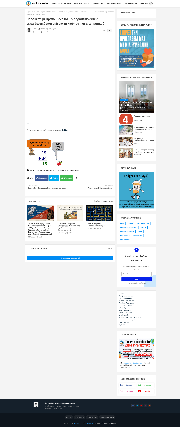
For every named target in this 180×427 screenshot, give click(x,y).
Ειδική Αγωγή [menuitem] (124, 322)
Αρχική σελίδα (31, 12)
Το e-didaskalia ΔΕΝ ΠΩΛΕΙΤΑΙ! (132, 365)
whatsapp (147, 385)
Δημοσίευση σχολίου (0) (70, 258)
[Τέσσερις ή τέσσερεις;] (126, 119)
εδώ (65, 129)
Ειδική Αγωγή (125, 235)
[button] (152, 3)
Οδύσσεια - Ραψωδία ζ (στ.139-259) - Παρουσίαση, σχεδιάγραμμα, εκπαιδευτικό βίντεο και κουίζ (70, 227)
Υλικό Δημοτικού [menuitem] (125, 310)
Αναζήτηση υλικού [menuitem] (126, 296)
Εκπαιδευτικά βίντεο (127, 231)
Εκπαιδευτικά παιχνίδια (61, 3)
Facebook (43, 178)
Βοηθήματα (98, 3)
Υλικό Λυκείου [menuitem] (124, 315)
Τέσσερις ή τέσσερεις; (142, 116)
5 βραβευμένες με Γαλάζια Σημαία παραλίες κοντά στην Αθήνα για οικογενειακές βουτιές (144, 130)
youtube (147, 391)
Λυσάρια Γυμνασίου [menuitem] (126, 303)
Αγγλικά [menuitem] (122, 325)
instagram (129, 391)
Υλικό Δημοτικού (114, 3)
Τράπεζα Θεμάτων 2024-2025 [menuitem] (130, 317)
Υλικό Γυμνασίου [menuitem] (125, 313)
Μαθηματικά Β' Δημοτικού (47, 12)
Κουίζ (122, 223)
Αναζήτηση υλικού (107, 417)
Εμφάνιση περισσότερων (103, 201)
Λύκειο (140, 231)
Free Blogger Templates (83, 423)
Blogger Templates (109, 423)
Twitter (55, 178)
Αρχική (68, 417)
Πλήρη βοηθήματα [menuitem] (126, 298)
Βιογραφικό (79, 417)
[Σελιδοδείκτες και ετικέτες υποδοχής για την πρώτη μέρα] (126, 153)
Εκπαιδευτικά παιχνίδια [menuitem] (128, 320)
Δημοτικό (130, 223)
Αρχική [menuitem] (121, 293)
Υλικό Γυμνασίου (130, 3)
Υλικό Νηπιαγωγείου (82, 3)
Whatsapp (68, 178)
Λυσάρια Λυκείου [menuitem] (125, 305)
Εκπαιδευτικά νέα (143, 223)
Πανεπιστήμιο (125, 239)
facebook (129, 385)
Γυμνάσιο (143, 227)
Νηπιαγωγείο (137, 235)
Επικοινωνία (92, 417)
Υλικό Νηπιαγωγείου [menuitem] (126, 308)
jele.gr (29, 123)
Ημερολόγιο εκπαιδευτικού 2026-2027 (144, 140)
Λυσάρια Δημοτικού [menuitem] (126, 301)
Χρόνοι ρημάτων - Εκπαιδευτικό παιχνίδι (97, 225)
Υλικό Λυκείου (145, 3)
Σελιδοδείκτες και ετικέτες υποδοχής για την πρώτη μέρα (144, 152)
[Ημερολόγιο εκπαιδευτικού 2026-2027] (126, 141)
